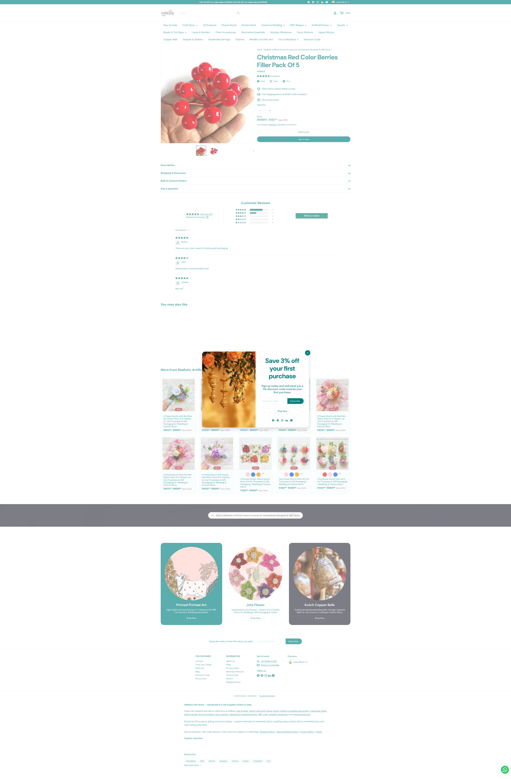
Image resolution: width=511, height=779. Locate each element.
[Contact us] (505, 770)
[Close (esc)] (307, 353)
